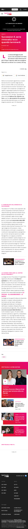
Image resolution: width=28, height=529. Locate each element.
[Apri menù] (2, 13)
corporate (17, 514)
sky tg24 (3, 487)
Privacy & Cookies (10, 520)
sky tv (15, 484)
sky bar (16, 493)
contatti (24, 521)
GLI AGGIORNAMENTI (14, 294)
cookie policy (17, 507)
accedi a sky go (20, 475)
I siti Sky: (3, 481)
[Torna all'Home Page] (8, 13)
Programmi (17, 498)
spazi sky (16, 495)
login (25, 9)
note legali (4, 510)
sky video (3, 490)
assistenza (19, 521)
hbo (4, 357)
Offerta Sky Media (6, 514)
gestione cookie (5, 507)
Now (15, 490)
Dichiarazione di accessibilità (18, 511)
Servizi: (15, 481)
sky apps (16, 487)
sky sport (4, 484)
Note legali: (3, 504)
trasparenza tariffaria (13, 521)
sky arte (3, 493)
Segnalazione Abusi (20, 527)
